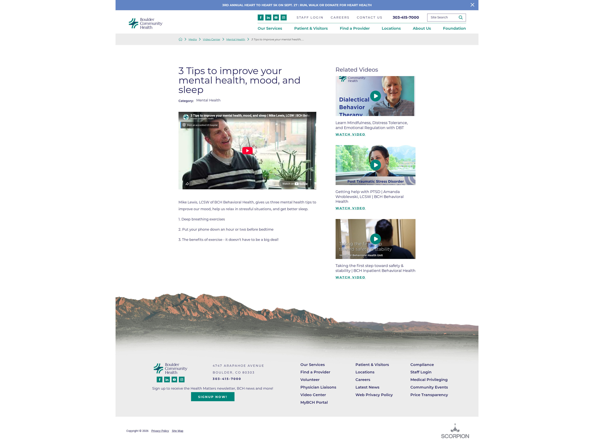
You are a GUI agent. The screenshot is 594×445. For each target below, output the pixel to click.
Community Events (429, 387)
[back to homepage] (181, 39)
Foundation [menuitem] (454, 28)
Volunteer (310, 379)
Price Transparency (429, 394)
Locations (364, 372)
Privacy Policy (160, 430)
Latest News (367, 387)
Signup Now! (212, 397)
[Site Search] (462, 17)
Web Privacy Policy (374, 394)
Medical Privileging (429, 379)
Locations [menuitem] (391, 28)
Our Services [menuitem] (270, 28)
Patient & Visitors (372, 364)
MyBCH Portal (314, 402)
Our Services (312, 364)
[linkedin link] (268, 17)
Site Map (177, 430)
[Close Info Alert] (472, 5)
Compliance (422, 364)
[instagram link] (283, 17)
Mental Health (235, 39)
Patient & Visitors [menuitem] (311, 28)
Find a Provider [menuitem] (355, 28)
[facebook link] (261, 17)
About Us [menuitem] (422, 28)
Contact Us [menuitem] (370, 17)
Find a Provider (315, 372)
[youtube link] (276, 17)
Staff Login (421, 372)
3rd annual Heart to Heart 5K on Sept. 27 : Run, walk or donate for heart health (297, 5)
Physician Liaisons (318, 387)
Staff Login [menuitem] (310, 17)
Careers (362, 379)
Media (193, 39)
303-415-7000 (406, 17)
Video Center (211, 39)
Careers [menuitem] (340, 17)
